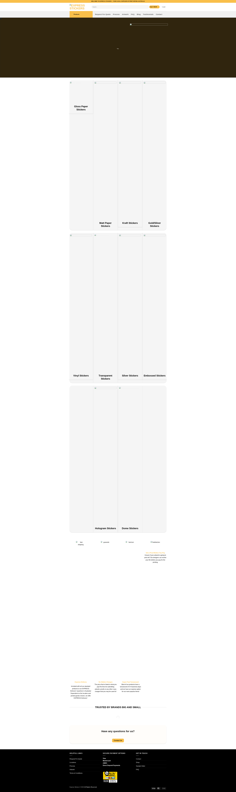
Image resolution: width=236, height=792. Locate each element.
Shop (137, 762)
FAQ (132, 14)
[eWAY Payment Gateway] (110, 777)
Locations (73, 762)
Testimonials (148, 14)
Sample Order (140, 766)
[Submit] (147, 6)
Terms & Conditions (76, 773)
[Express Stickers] (79, 7)
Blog (139, 14)
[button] (154, 6)
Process (116, 14)
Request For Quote (103, 14)
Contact (159, 14)
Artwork (125, 14)
